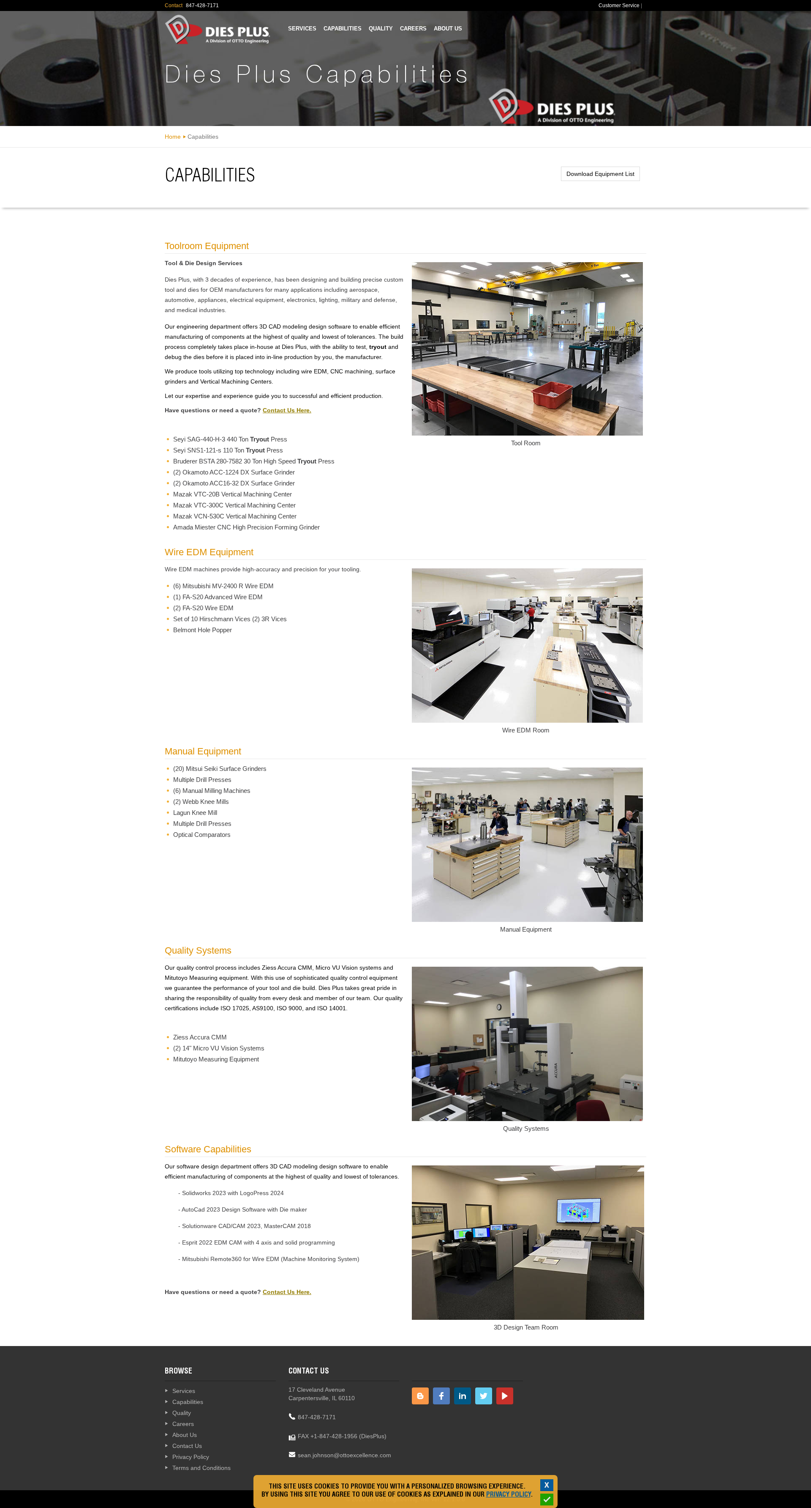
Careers (413, 28)
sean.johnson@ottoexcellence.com (344, 1455)
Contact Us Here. (287, 410)
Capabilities (343, 28)
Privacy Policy (190, 1456)
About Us (448, 28)
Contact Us (187, 1445)
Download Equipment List (600, 173)
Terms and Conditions (201, 1467)
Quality (381, 28)
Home (173, 136)
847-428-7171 (317, 1417)
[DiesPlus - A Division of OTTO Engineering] (217, 29)
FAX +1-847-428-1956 (327, 1436)
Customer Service (619, 5)
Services (302, 28)
